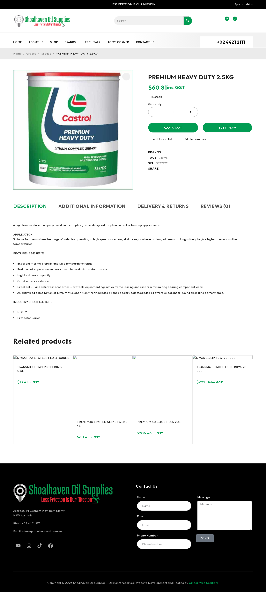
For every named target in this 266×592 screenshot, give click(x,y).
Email (140, 516)
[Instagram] (29, 546)
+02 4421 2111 (231, 42)
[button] (126, 76)
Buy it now (227, 127)
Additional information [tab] (92, 206)
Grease (31, 53)
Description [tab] (30, 206)
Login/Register (216, 20)
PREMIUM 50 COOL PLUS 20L (159, 422)
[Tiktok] (40, 546)
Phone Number (147, 535)
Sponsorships (244, 4)
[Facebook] (50, 546)
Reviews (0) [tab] (216, 206)
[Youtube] (18, 546)
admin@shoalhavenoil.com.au (42, 531)
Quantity (155, 104)
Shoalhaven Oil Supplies (89, 583)
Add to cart (173, 127)
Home (17, 53)
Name (141, 497)
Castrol (163, 158)
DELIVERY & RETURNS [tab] (163, 206)
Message (203, 497)
